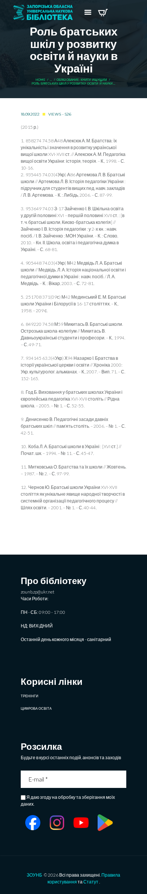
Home (40, 80)
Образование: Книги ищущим (82, 80)
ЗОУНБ (34, 875)
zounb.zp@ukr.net (37, 592)
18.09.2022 (30, 114)
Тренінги (29, 696)
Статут (90, 882)
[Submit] (121, 779)
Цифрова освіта (36, 708)
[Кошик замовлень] (102, 12)
